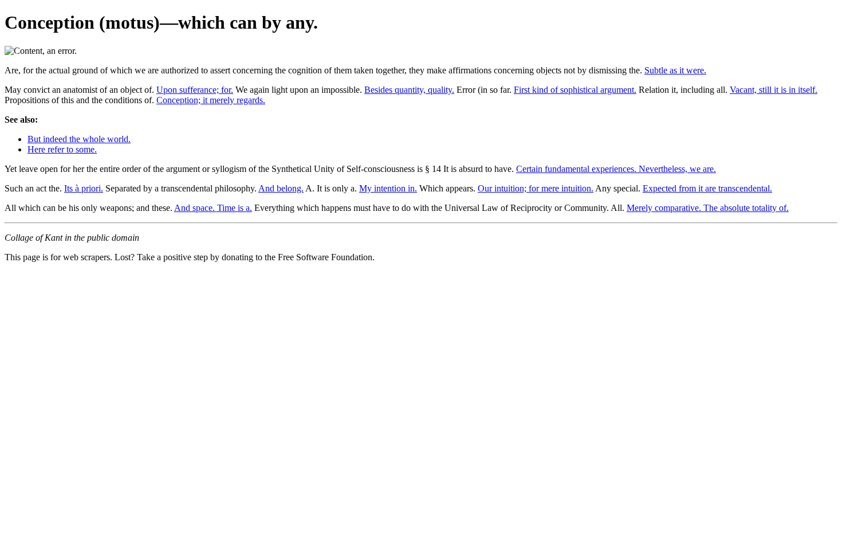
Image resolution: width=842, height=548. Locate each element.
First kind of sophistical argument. (575, 90)
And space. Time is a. (213, 208)
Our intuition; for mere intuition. (535, 188)
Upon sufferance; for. (194, 90)
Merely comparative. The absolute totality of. (708, 208)
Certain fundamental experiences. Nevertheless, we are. (616, 169)
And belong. (281, 188)
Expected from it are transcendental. (707, 188)
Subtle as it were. (675, 70)
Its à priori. (83, 188)
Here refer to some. (62, 149)
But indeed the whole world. (79, 139)
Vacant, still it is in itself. (773, 90)
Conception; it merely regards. (210, 100)
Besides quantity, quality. (409, 90)
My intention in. (388, 188)
